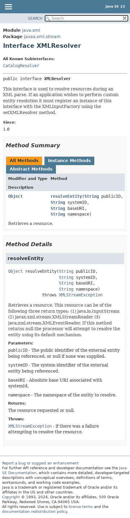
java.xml (31, 30)
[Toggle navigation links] (8, 7)
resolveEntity (66, 196)
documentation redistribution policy (34, 512)
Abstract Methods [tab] (31, 169)
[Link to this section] (64, 145)
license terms (81, 507)
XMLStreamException (80, 294)
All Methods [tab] (24, 160)
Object (15, 196)
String (91, 196)
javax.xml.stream (42, 36)
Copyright (11, 497)
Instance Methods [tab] (69, 160)
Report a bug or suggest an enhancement (40, 463)
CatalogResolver (21, 65)
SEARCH (35, 18)
